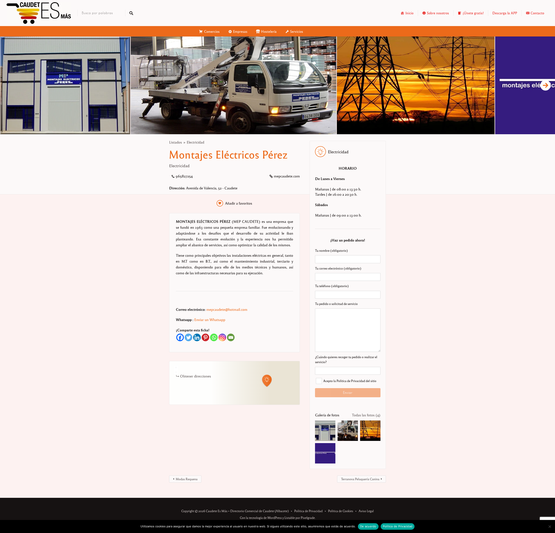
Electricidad (195, 142)
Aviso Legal (366, 511)
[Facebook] (180, 337)
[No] (549, 526)
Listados (175, 142)
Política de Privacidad (308, 511)
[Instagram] (222, 337)
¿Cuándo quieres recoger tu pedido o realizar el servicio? (346, 359)
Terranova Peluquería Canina (360, 479)
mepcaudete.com (287, 176)
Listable (289, 518)
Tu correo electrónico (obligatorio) (338, 268)
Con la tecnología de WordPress (261, 518)
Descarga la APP (504, 13)
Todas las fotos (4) (366, 415)
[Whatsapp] (214, 337)
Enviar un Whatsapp (209, 319)
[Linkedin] (197, 337)
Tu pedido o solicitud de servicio (336, 304)
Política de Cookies (340, 511)
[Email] (231, 337)
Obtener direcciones (195, 376)
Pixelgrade (308, 518)
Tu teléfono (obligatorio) (332, 286)
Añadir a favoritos (238, 203)
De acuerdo (368, 526)
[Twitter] (188, 337)
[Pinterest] (205, 337)
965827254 (184, 176)
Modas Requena (187, 479)
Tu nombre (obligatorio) (331, 250)
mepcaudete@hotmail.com (226, 309)
